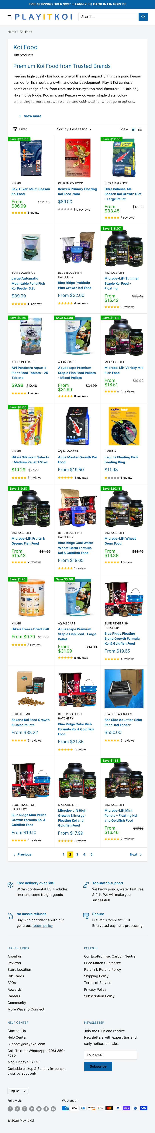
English (14, 1091)
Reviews (14, 963)
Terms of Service (97, 983)
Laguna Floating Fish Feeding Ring (121, 459)
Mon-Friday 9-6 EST (24, 1062)
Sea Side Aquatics (118, 714)
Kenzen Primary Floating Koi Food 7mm (77, 191)
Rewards (15, 989)
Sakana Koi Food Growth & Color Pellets (31, 722)
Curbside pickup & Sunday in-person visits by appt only (37, 1071)
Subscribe (98, 1066)
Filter (23, 129)
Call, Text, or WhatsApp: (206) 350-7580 (36, 1053)
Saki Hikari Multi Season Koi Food (31, 191)
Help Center (17, 1037)
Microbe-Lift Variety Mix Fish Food (124, 370)
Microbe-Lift (115, 272)
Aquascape (66, 362)
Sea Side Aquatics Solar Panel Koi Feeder (123, 722)
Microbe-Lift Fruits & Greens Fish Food (28, 541)
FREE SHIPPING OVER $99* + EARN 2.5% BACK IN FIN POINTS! (77, 4)
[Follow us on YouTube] (39, 1109)
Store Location (19, 969)
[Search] (143, 17)
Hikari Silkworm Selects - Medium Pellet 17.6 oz (30, 459)
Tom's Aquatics (23, 272)
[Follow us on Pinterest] (31, 1109)
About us (15, 956)
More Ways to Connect (26, 1009)
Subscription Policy (99, 996)
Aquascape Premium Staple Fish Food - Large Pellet (77, 634)
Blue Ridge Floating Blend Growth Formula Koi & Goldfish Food (122, 638)
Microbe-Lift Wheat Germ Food (120, 541)
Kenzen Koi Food (70, 183)
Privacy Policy (95, 989)
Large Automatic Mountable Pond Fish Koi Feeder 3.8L (28, 283)
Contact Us (17, 1031)
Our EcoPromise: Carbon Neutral (110, 956)
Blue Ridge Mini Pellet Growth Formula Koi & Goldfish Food (29, 820)
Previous (25, 854)
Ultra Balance (116, 183)
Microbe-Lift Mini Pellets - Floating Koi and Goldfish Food (121, 815)
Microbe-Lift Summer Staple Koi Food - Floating (122, 283)
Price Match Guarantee (102, 963)
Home (12, 32)
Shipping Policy (96, 976)
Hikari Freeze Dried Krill (30, 629)
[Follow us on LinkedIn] (53, 1109)
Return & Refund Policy (102, 969)
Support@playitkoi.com (26, 1044)
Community (17, 1003)
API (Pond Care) (23, 362)
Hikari (16, 183)
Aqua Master (68, 451)
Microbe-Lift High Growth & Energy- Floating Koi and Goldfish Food (72, 818)
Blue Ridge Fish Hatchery (70, 275)
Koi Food (26, 32)
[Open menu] (9, 16)
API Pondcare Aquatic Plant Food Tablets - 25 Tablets (30, 373)
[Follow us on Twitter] (17, 1109)
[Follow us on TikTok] (46, 1109)
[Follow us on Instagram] (24, 1109)
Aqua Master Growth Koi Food (77, 459)
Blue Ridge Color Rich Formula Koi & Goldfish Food (76, 729)
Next (133, 854)
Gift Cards (16, 976)
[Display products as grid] (133, 129)
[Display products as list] (140, 129)
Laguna (110, 451)
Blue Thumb (21, 714)
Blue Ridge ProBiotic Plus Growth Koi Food (74, 285)
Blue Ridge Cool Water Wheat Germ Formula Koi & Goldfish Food (75, 548)
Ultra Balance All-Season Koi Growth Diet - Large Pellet (123, 194)
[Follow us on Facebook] (10, 1109)
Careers (14, 996)
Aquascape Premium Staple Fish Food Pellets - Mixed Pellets (77, 373)
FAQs (12, 983)
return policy (43, 926)
